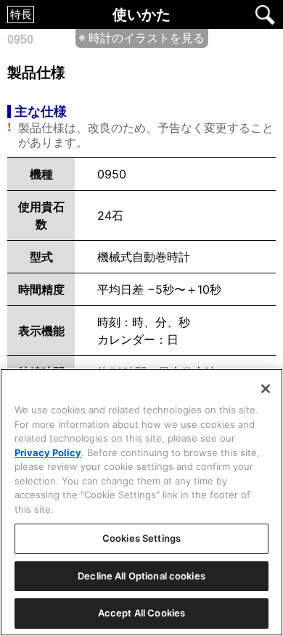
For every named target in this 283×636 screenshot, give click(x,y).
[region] (141, 502)
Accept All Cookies (141, 613)
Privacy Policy (48, 452)
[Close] (266, 389)
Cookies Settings (141, 538)
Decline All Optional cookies (141, 576)
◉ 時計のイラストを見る (142, 37)
